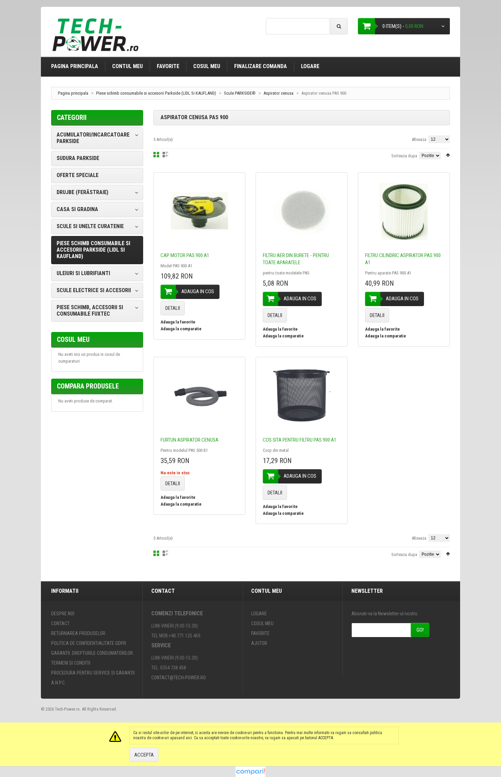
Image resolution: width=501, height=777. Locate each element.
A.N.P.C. (58, 682)
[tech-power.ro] (97, 37)
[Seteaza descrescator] (448, 155)
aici (189, 737)
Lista (165, 154)
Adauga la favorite (178, 321)
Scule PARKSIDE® (240, 93)
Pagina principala (74, 66)
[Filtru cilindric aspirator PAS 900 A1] (404, 211)
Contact (60, 623)
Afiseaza (419, 139)
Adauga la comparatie (181, 328)
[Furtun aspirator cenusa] (199, 396)
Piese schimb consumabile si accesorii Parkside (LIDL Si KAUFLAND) (156, 93)
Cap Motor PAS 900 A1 (185, 255)
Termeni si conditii (70, 663)
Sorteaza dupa (404, 155)
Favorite (168, 66)
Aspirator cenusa (278, 93)
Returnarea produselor (78, 633)
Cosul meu (206, 66)
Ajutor (259, 643)
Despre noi (62, 613)
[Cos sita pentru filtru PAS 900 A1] (301, 396)
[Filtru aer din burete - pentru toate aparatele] (301, 211)
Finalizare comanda (260, 66)
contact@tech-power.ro (178, 677)
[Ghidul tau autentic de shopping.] (250, 769)
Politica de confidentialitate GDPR (88, 643)
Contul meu (127, 66)
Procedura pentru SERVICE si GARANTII (93, 673)
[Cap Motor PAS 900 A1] (199, 211)
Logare (310, 66)
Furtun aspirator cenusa (189, 440)
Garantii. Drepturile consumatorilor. (92, 653)
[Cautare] (339, 26)
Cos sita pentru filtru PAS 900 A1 (299, 440)
